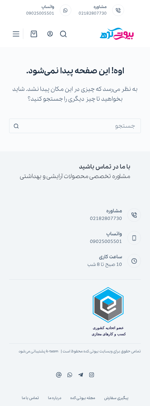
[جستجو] (63, 34)
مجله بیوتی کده (82, 398)
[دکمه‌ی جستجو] (16, 126)
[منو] (16, 34)
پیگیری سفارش (116, 398)
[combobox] (82, 126)
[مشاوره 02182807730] (118, 10)
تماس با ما (30, 398)
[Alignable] (59, 375)
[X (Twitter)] (80, 375)
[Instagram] (69, 375)
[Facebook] (91, 375)
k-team (52, 351)
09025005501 (40, 13)
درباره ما (54, 398)
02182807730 (93, 13)
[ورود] (50, 33)
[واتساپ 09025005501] (66, 10)
